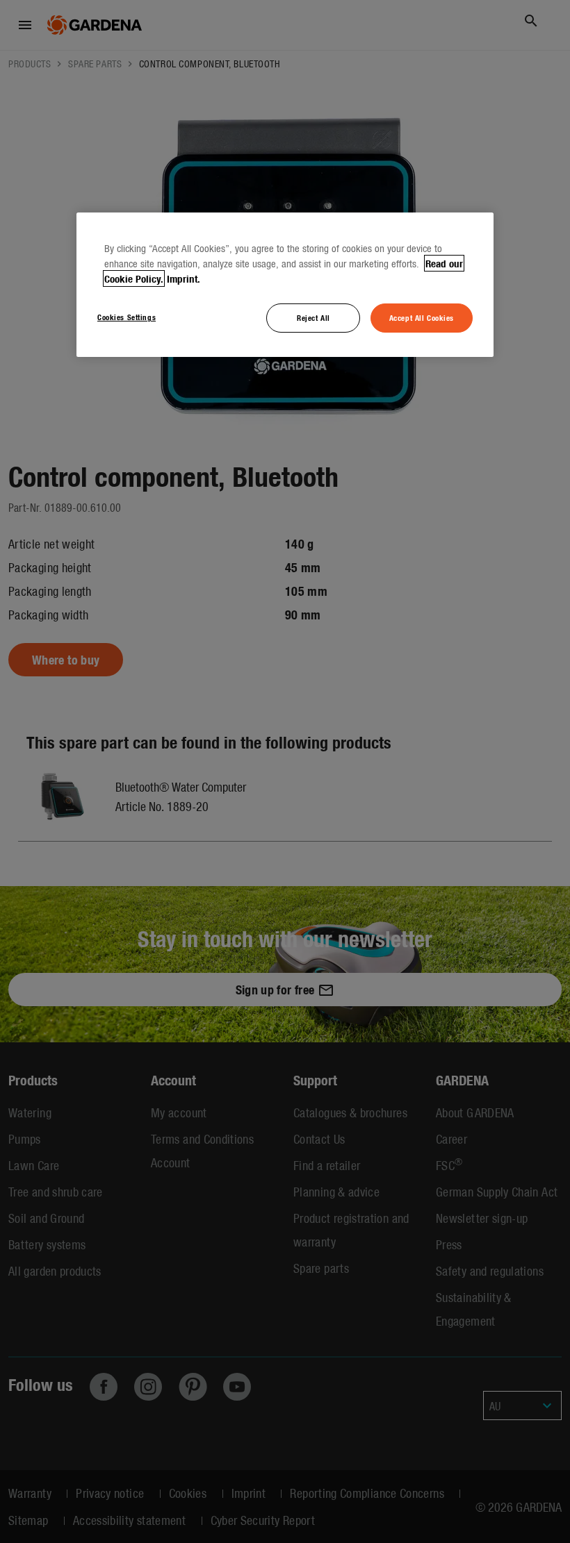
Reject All (313, 317)
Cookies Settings (126, 316)
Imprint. (183, 278)
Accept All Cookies (421, 317)
